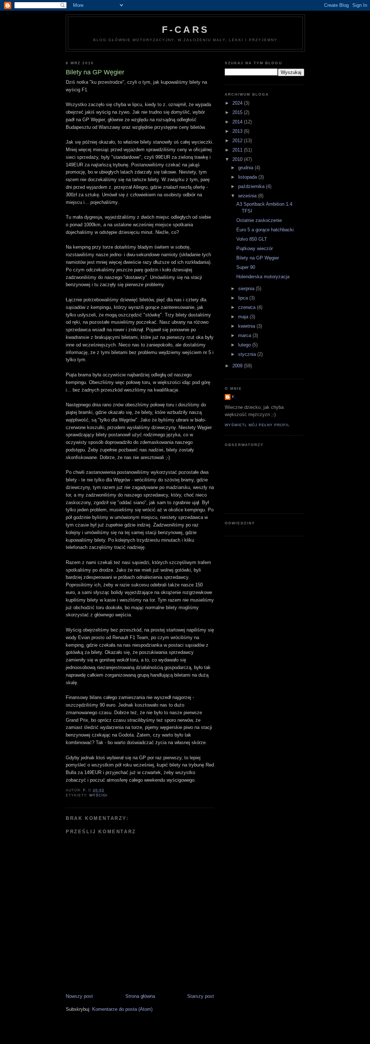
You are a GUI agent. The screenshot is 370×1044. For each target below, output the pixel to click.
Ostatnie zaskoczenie (259, 220)
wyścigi (98, 795)
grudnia (246, 167)
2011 (238, 150)
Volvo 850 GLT (251, 239)
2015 (238, 112)
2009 (238, 365)
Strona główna (140, 996)
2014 (238, 122)
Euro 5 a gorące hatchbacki (265, 229)
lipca (243, 298)
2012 (238, 140)
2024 (238, 103)
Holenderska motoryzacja (262, 276)
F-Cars (185, 29)
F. (234, 397)
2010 (238, 159)
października (252, 186)
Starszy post (200, 996)
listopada (248, 177)
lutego (245, 345)
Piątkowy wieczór (254, 248)
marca (245, 335)
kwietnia (247, 326)
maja (244, 316)
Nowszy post (79, 996)
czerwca (247, 307)
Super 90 (245, 267)
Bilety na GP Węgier (257, 258)
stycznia (247, 354)
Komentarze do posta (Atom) (122, 1009)
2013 (238, 131)
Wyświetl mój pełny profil (257, 425)
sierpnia (247, 288)
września (248, 195)
